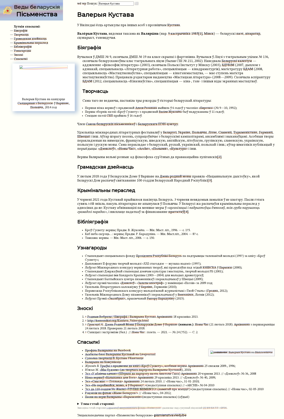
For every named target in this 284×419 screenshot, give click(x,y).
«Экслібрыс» (116, 298)
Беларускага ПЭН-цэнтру (158, 124)
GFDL (223, 408)
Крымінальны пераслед (31, 43)
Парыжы (225, 267)
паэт (239, 33)
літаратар (252, 33)
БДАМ (248, 69)
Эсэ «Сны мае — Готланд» (104, 381)
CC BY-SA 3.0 (210, 408)
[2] (219, 157)
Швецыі (83, 136)
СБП (110, 115)
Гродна (212, 291)
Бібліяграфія (23, 46)
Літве (212, 132)
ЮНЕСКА (209, 267)
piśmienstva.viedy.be (170, 415)
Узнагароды (22, 50)
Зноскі (18, 55)
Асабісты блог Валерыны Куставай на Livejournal (120, 354)
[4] (186, 212)
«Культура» (178, 149)
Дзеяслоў (127, 283)
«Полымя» (159, 149)
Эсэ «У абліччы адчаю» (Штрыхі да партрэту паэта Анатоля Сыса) (132, 373)
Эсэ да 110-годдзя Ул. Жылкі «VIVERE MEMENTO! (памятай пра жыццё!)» (138, 389)
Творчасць (21, 34)
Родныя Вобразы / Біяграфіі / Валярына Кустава (121, 316)
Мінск (209, 33)
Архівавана (165, 316)
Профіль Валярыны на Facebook (108, 350)
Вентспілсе (185, 294)
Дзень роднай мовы (175, 176)
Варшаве (62, 103)
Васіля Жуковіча (170, 112)
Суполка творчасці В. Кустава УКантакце (114, 358)
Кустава (173, 25)
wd (79, 3)
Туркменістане (245, 132)
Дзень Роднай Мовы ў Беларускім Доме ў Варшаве (141, 324)
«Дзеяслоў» (107, 149)
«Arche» (143, 149)
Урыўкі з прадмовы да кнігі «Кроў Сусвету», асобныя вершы (143, 366)
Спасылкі (20, 59)
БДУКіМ (228, 65)
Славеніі (225, 132)
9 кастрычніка (179, 33)
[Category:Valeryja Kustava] (219, 352)
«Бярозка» (206, 108)
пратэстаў (176, 212)
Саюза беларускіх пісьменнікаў (110, 124)
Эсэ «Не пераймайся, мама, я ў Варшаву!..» (115, 385)
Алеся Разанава (146, 108)
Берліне (146, 287)
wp (84, 3)
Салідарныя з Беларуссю (35, 103)
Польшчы (199, 132)
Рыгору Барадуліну (161, 298)
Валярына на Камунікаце (103, 362)
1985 (194, 33)
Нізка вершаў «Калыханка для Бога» (111, 377)
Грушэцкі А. (95, 324)
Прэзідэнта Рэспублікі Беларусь (159, 256)
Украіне (184, 132)
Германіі (266, 132)
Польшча (36, 107)
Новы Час (201, 324)
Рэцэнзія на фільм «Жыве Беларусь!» (111, 393)
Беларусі (170, 132)
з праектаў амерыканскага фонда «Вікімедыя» (134, 408)
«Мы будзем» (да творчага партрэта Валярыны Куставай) (141, 370)
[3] (209, 180)
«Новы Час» (126, 149)
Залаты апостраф (150, 283)
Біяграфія (20, 30)
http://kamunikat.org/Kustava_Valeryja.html (118, 320)
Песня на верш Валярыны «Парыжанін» (113, 397)
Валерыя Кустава (240, 352)
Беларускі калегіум (237, 61)
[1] (200, 33)
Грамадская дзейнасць (30, 38)
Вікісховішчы (264, 352)
